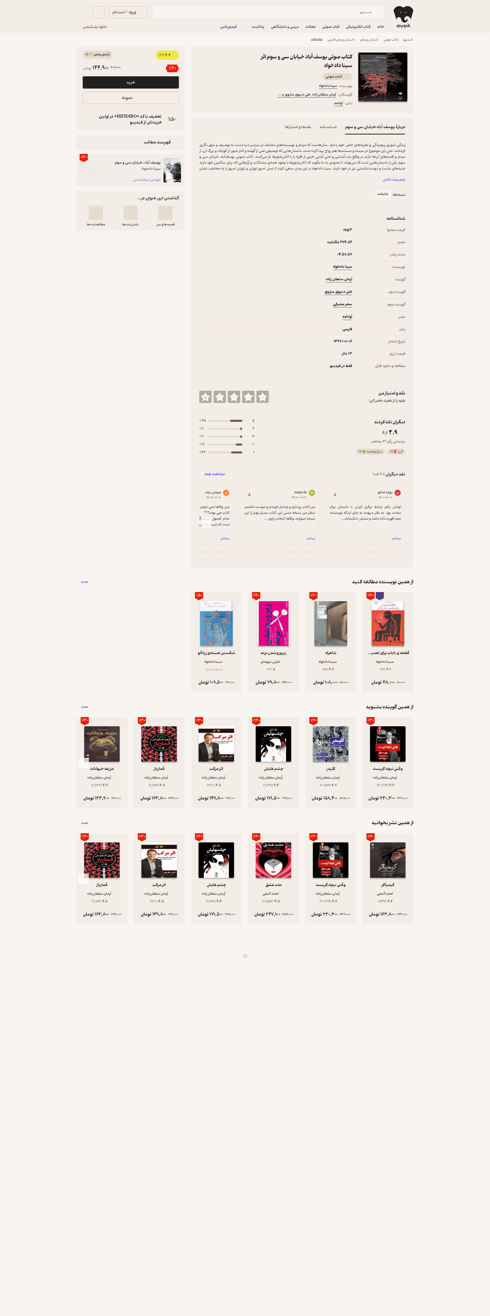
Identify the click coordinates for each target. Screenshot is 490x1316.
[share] (239, 104)
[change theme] (83, 12)
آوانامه (338, 103)
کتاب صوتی (391, 39)
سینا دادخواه (328, 86)
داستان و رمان (369, 39)
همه (84, 582)
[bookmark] (215, 104)
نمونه (127, 97)
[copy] (88, 119)
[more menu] (202, 104)
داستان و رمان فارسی (341, 39)
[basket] (99, 12)
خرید (130, 82)
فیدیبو (407, 39)
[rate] (262, 397)
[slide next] (206, 522)
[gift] (227, 104)
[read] (96, 213)
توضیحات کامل (394, 180)
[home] (402, 17)
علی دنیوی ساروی (338, 292)
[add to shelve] (165, 213)
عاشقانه (316, 39)
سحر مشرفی (342, 304)
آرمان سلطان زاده (339, 279)
